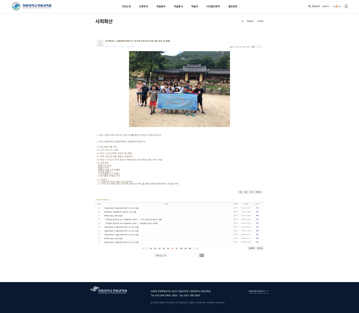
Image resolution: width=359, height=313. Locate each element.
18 (181, 248)
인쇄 (239, 47)
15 (168, 248)
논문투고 (325, 6)
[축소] (260, 47)
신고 (233, 47)
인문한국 (143, 6)
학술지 (194, 6)
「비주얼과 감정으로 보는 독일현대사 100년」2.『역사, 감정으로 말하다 (131, 220)
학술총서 (178, 6)
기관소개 (126, 6)
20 (190, 248)
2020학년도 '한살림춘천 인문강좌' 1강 (118, 212)
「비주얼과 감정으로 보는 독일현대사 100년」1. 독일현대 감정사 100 (129, 223)
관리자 (235, 208)
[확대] (257, 47)
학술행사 (161, 6)
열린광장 (232, 6)
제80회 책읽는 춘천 (111, 216)
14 (164, 248)
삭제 (251, 192)
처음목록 (251, 248)
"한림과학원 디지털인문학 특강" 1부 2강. (119, 235)
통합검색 (316, 6)
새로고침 (260, 248)
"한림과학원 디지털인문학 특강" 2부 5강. (119, 208)
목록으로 (258, 192)
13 (159, 248)
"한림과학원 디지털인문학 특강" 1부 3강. (119, 231)
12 (155, 248)
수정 (240, 192)
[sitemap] (346, 6)
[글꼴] (253, 47)
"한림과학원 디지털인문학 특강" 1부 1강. (119, 242)
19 (186, 248)
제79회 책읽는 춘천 (111, 238)
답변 (246, 192)
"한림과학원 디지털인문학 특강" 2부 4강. (119, 227)
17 (177, 248)
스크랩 (247, 47)
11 (151, 248)
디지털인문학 (213, 6)
